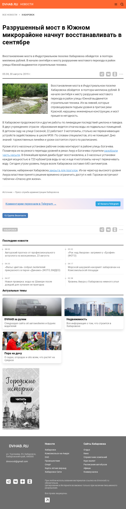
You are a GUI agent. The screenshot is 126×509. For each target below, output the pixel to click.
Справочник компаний (95, 457)
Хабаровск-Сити (53, 472)
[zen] (22, 481)
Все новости (10, 15)
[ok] (29, 481)
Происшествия (52, 461)
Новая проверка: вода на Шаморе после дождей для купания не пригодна (28, 283)
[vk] (15, 481)
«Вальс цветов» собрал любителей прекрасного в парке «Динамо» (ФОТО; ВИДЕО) (32, 269)
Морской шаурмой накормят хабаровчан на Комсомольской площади (94, 269)
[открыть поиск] (122, 4)
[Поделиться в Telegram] (102, 74)
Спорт (48, 464)
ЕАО (47, 457)
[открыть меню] (115, 4)
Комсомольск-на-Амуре (57, 453)
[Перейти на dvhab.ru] (10, 4)
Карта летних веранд (55, 468)
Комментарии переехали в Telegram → (31, 203)
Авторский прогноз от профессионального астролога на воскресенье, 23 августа (30, 254)
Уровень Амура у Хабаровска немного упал (93, 281)
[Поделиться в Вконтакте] (108, 74)
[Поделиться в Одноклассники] (114, 74)
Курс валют (89, 461)
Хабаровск (28, 15)
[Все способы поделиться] (121, 74)
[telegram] (8, 481)
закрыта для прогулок (63, 170)
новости (26, 4)
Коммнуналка (91, 472)
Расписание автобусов (95, 464)
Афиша (87, 468)
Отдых (87, 450)
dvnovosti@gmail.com (17, 461)
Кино (86, 453)
